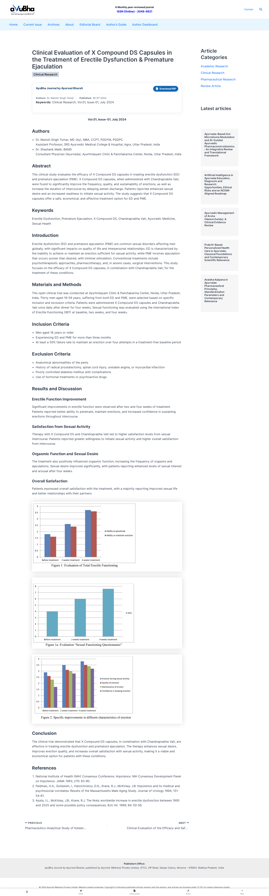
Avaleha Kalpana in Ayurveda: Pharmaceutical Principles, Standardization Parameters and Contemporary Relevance (216, 290)
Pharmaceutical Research (218, 79)
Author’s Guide (116, 24)
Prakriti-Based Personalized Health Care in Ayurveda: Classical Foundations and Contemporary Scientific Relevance (218, 252)
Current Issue (32, 24)
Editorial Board (90, 24)
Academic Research (214, 66)
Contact (248, 9)
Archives (53, 24)
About (69, 24)
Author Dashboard (145, 24)
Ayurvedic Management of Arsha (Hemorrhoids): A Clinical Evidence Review (219, 219)
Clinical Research (45, 74)
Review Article (211, 86)
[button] (261, 9)
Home (13, 24)
